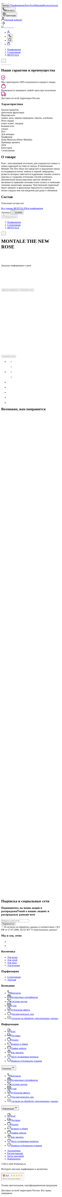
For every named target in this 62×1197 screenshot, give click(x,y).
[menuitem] (8, 32)
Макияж (39, 5)
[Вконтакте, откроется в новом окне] (9, 941)
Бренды (5, 5)
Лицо (27, 5)
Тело (32, 5)
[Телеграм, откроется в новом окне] (9, 945)
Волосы (47, 5)
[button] (31, 23)
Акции (54, 5)
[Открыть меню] (2, 3)
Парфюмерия (17, 5)
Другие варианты (10, 290)
